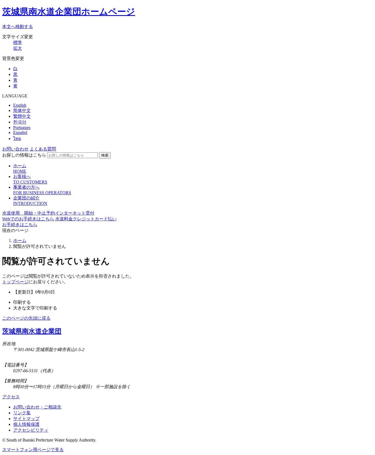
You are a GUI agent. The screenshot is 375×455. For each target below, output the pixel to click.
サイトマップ (26, 418)
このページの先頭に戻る (26, 318)
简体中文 (22, 110)
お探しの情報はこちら (24, 155)
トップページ (15, 281)
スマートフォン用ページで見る (33, 449)
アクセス (11, 396)
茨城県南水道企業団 (31, 331)
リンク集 (22, 412)
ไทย (17, 138)
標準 (17, 42)
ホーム (19, 240)
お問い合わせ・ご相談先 (37, 407)
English (19, 105)
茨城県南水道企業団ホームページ (68, 12)
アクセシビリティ (30, 430)
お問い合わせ (15, 149)
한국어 (19, 122)
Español (20, 132)
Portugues (21, 127)
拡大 (17, 48)
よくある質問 (43, 149)
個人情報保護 (26, 424)
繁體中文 (22, 116)
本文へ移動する (17, 26)
